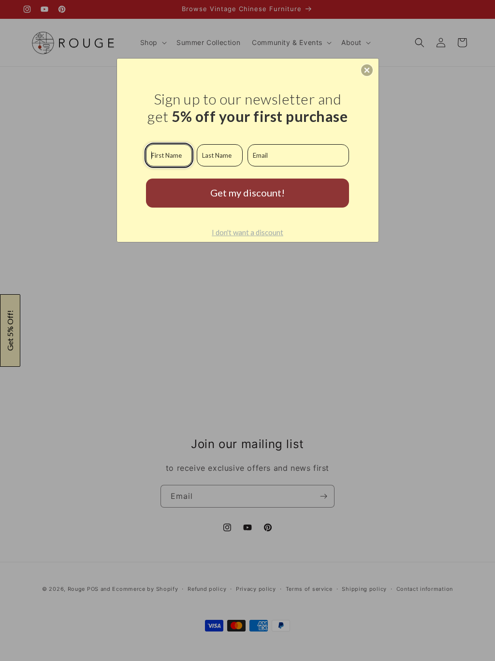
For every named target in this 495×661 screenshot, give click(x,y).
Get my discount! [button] (247, 192)
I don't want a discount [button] (247, 232)
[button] (367, 70)
